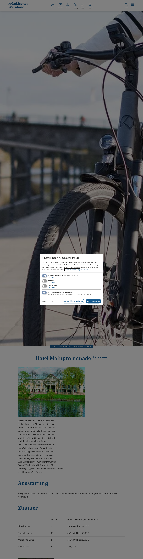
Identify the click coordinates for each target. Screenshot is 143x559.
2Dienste (51, 282)
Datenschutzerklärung (72, 270)
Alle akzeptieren (93, 301)
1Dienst (51, 277)
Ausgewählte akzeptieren (73, 301)
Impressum (84, 270)
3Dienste (51, 287)
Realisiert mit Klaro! (47, 301)
